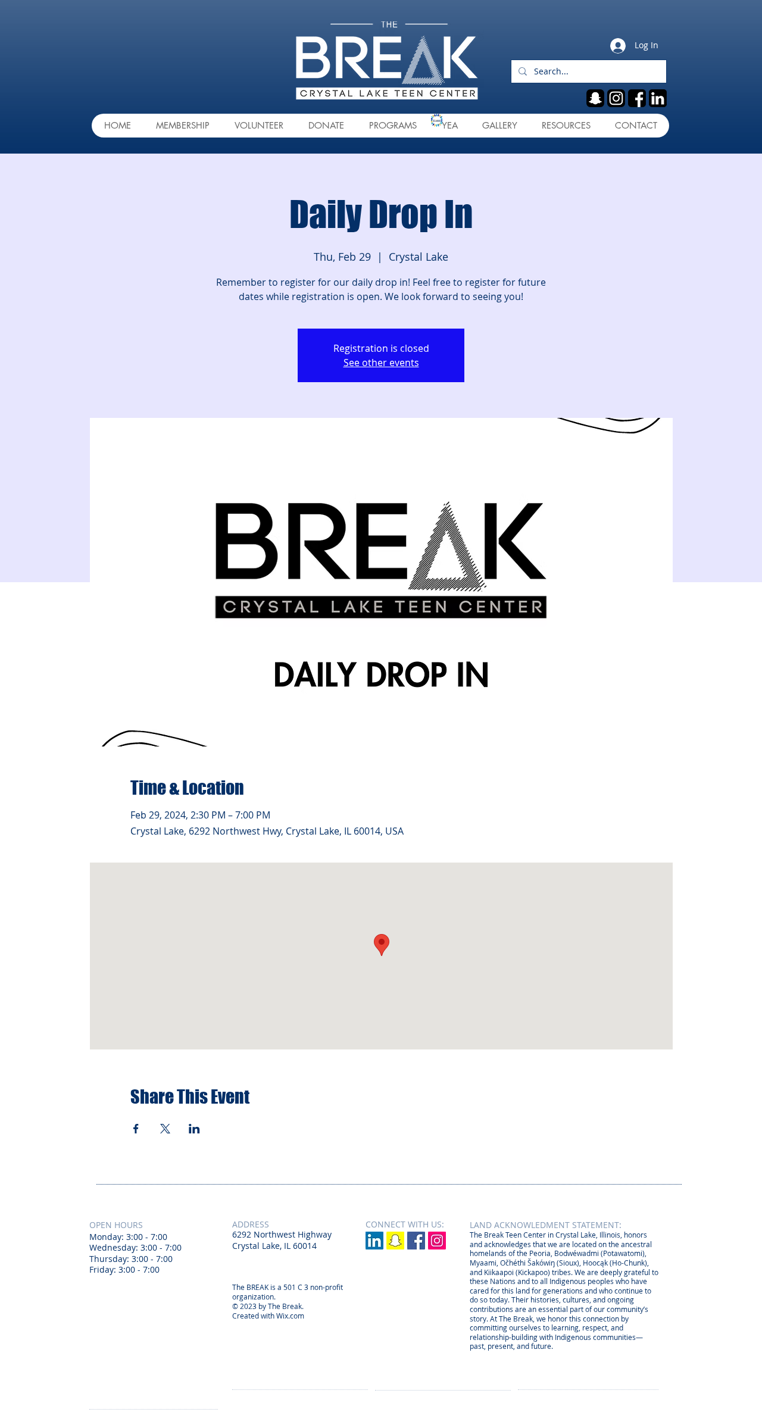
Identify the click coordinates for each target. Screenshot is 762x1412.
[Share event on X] (165, 1128)
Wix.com (290, 1315)
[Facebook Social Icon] (416, 1240)
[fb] (637, 98)
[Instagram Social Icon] (437, 1240)
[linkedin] (658, 98)
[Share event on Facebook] (136, 1128)
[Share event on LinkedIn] (194, 1128)
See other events (381, 362)
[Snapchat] (395, 1240)
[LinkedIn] (374, 1240)
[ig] (616, 98)
